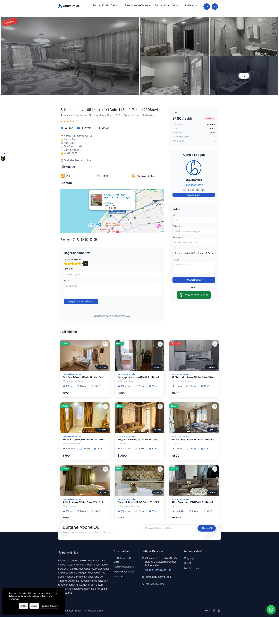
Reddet (23, 606)
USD (215, 6)
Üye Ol (187, 563)
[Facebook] (214, 611)
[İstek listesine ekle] (105, 344)
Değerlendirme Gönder (81, 301)
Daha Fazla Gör (194, 195)
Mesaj (176, 259)
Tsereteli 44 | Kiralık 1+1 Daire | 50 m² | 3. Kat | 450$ (139, 502)
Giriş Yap (189, 558)
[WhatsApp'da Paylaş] (91, 239)
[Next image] (106, 355)
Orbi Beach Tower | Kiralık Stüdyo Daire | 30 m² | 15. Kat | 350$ (85, 377)
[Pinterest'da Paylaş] (82, 239)
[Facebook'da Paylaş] (73, 239)
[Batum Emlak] (69, 5)
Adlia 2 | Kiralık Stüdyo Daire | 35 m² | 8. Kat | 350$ (85, 502)
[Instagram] (219, 611)
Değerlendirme (72, 259)
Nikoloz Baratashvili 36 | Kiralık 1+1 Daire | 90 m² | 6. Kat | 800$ (194, 439)
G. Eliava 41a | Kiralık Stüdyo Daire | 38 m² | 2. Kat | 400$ (194, 377)
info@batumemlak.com (158, 576)
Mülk (175, 248)
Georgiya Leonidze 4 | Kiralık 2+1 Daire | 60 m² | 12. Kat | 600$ (139, 377)
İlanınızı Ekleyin (192, 568)
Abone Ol (207, 528)
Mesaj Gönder (194, 280)
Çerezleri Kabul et (49, 606)
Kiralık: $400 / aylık (117, 212)
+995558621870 (155, 583)
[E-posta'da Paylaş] (95, 239)
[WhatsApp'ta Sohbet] (271, 609)
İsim (174, 215)
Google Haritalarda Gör (158, 569)
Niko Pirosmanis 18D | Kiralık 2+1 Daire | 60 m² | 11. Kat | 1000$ (194, 502)
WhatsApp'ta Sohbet (196, 295)
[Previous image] (63, 355)
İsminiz (68, 269)
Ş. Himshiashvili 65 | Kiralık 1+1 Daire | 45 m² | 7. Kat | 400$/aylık (117, 196)
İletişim (190, 5)
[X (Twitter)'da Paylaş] (77, 239)
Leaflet (161, 231)
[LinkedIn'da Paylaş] (86, 239)
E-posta (177, 237)
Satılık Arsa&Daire (136, 5)
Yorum (67, 280)
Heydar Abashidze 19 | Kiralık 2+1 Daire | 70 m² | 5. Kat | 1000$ (139, 439)
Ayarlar (34, 606)
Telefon (176, 226)
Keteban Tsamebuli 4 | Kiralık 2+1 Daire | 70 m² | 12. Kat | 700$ (85, 439)
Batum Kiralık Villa (166, 5)
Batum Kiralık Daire (105, 5)
